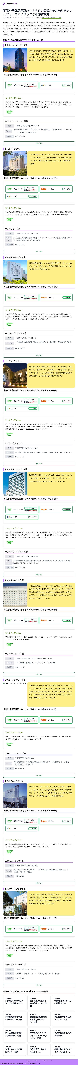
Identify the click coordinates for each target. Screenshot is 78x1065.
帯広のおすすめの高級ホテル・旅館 (62, 1017)
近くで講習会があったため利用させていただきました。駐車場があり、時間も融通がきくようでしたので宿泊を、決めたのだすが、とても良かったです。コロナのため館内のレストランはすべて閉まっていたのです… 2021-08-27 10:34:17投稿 (38, 948)
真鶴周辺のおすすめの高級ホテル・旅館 (13, 1017)
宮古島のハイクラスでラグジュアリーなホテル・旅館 (38, 1034)
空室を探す (39, 143)
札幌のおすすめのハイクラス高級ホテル (62, 1049)
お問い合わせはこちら (33, 1064)
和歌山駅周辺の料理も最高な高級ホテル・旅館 (38, 1018)
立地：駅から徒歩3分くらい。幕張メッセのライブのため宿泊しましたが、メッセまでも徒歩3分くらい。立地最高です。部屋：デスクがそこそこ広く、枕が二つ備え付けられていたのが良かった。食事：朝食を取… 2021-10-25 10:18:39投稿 (39, 535)
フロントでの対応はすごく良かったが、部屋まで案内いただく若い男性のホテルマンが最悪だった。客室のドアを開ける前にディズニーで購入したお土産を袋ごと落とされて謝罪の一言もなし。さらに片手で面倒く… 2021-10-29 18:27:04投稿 (38, 104)
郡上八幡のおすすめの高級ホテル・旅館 (13, 1033)
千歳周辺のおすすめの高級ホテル (62, 1001)
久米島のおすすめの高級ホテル (62, 1033)
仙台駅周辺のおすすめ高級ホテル (38, 1049)
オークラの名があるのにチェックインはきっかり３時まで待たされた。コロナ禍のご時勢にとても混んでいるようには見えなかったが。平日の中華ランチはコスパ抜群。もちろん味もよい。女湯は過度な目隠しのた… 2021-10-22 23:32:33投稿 (38, 426)
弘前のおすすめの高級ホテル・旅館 (13, 1049)
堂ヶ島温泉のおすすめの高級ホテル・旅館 (38, 1002)
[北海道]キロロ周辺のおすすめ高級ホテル (14, 1001)
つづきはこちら (44, 107)
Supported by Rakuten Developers (12, 1064)
